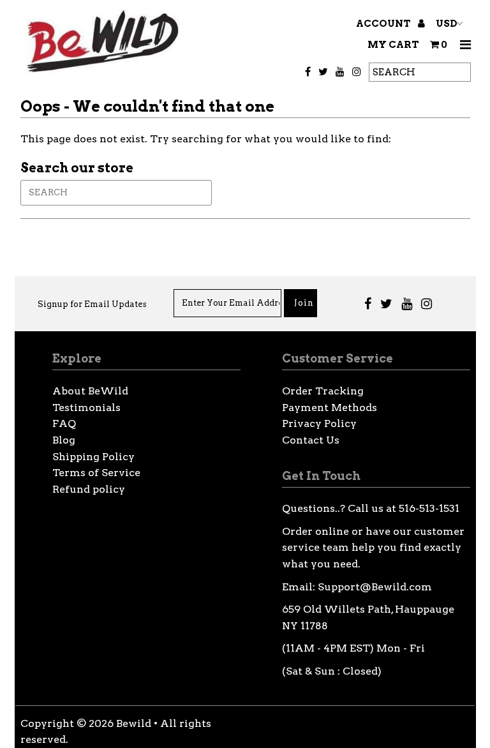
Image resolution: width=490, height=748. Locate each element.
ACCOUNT (384, 23)
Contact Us (310, 440)
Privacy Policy (319, 423)
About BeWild (90, 391)
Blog (63, 440)
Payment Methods (329, 407)
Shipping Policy (93, 457)
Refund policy (88, 489)
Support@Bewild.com (375, 587)
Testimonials (86, 407)
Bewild (133, 723)
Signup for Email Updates (92, 304)
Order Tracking (323, 391)
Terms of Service (96, 473)
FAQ (64, 423)
